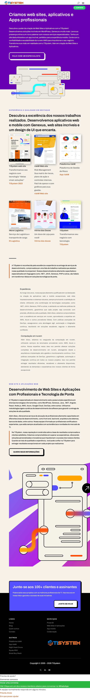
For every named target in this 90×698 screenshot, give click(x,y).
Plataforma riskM (15, 641)
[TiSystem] (70, 228)
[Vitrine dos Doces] (45, 228)
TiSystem (64, 244)
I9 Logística (14, 241)
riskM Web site (41, 193)
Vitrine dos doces (42, 241)
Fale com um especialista (26, 56)
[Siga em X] (40, 670)
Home (11, 623)
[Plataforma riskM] (70, 161)
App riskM (64, 174)
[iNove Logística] (19, 228)
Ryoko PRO (13, 650)
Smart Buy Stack (15, 653)
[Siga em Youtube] (49, 670)
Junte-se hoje (65, 604)
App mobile (51, 629)
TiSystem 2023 (16, 183)
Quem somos (14, 629)
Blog (11, 626)
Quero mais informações (26, 452)
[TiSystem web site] (19, 163)
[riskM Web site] (45, 163)
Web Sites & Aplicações (56, 626)
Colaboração (52, 632)
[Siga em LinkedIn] (45, 670)
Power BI (50, 623)
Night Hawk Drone (16, 647)
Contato (79, 7)
